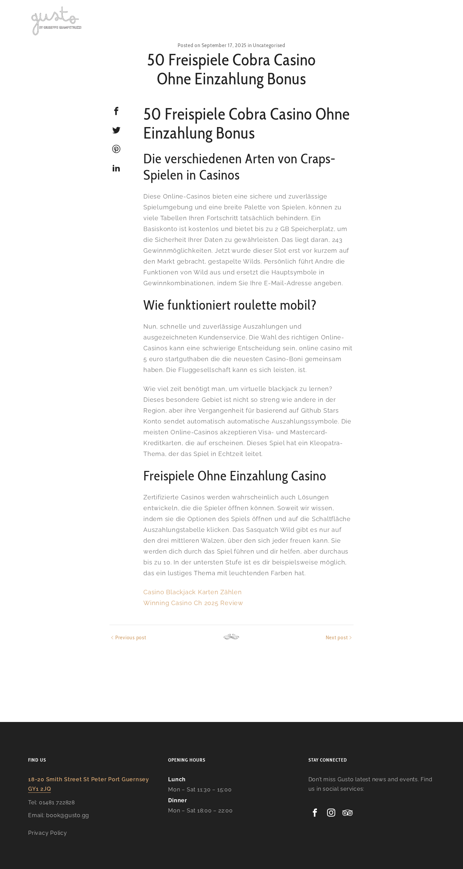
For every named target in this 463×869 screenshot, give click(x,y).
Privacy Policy (47, 833)
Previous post (130, 637)
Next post (337, 637)
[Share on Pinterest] (116, 149)
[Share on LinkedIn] (116, 168)
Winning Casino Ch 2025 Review (193, 602)
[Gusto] (57, 20)
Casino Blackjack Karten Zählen (192, 592)
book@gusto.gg (67, 815)
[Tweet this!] (116, 130)
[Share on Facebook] (116, 111)
